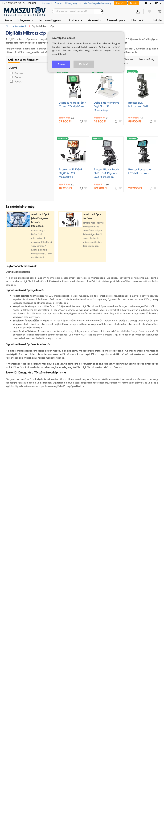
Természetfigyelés (51, 20)
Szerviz (58, 3)
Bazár (133, 3)
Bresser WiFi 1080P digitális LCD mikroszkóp (71, 173)
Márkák (120, 3)
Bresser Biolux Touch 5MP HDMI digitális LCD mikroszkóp (106, 173)
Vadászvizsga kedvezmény (97, 3)
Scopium (19, 81)
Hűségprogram (73, 3)
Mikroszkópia (116, 20)
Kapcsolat (47, 3)
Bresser (19, 73)
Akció (8, 20)
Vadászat (95, 20)
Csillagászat (25, 20)
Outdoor (76, 20)
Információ (139, 20)
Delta (17, 77)
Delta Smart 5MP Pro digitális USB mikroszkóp (107, 106)
